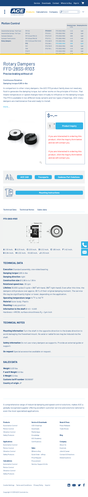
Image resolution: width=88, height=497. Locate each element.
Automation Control (10, 425)
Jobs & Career (65, 451)
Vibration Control (9, 432)
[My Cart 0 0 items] (83, 3)
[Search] (78, 11)
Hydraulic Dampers (6, 36)
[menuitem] (30, 11)
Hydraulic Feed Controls (8, 38)
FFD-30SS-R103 (60, 51)
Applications (7, 442)
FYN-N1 (27, 53)
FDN (26, 48)
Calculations (7, 461)
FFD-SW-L (48, 43)
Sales (33, 448)
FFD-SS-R (48, 31)
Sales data (42, 209)
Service (37, 3)
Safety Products (8, 435)
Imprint (47, 485)
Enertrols (63, 448)
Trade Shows (64, 429)
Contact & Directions (67, 454)
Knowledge (35, 435)
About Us (63, 445)
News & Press (64, 422)
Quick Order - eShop (38, 454)
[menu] (42, 11)
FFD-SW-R (48, 41)
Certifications (36, 442)
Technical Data (9, 209)
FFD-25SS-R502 (60, 31)
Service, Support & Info (40, 464)
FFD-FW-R (48, 46)
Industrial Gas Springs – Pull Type (10, 33)
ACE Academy (36, 438)
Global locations (65, 458)
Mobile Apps (36, 432)
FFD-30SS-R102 (60, 46)
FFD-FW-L (48, 48)
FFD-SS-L (48, 33)
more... (6, 106)
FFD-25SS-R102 (60, 33)
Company (63, 442)
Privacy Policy (38, 485)
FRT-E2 (27, 31)
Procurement (36, 461)
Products (6, 422)
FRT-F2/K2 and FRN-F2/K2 (33, 41)
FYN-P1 (27, 51)
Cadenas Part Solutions (69, 177)
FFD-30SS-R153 (60, 53)
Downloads (46, 3)
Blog (61, 435)
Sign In (76, 3)
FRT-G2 (27, 33)
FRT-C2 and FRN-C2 (31, 36)
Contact (56, 3)
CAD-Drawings (37, 425)
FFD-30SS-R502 (60, 48)
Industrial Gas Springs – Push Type (11, 31)
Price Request (36, 458)
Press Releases (65, 425)
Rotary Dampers (6, 41)
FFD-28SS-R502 (60, 38)
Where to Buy (66, 3)
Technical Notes (27, 209)
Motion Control (8, 429)
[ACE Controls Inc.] (17, 11)
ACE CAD (24, 177)
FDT (26, 46)
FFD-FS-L (48, 38)
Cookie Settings (8, 485)
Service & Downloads (39, 422)
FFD (26, 43)
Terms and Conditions (24, 485)
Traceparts (43, 177)
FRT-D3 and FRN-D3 (31, 38)
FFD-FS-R (48, 36)
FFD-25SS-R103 (60, 36)
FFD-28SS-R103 (60, 43)
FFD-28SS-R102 (60, 41)
